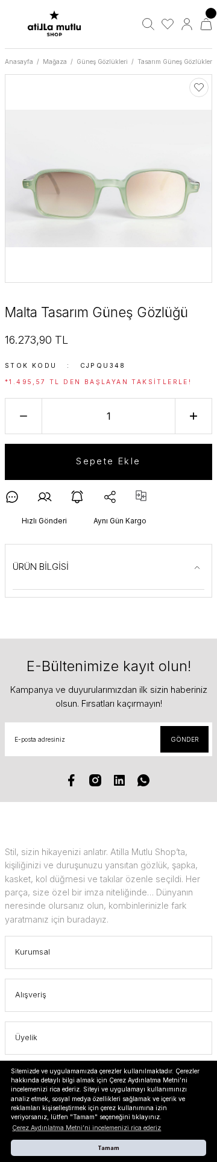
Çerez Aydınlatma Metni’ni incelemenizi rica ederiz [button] (86, 1127)
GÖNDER (185, 739)
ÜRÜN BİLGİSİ (41, 566)
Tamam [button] (108, 1148)
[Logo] (54, 24)
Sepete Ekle (108, 461)
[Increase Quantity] (193, 416)
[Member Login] (187, 24)
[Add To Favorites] (199, 87)
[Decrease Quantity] (23, 416)
